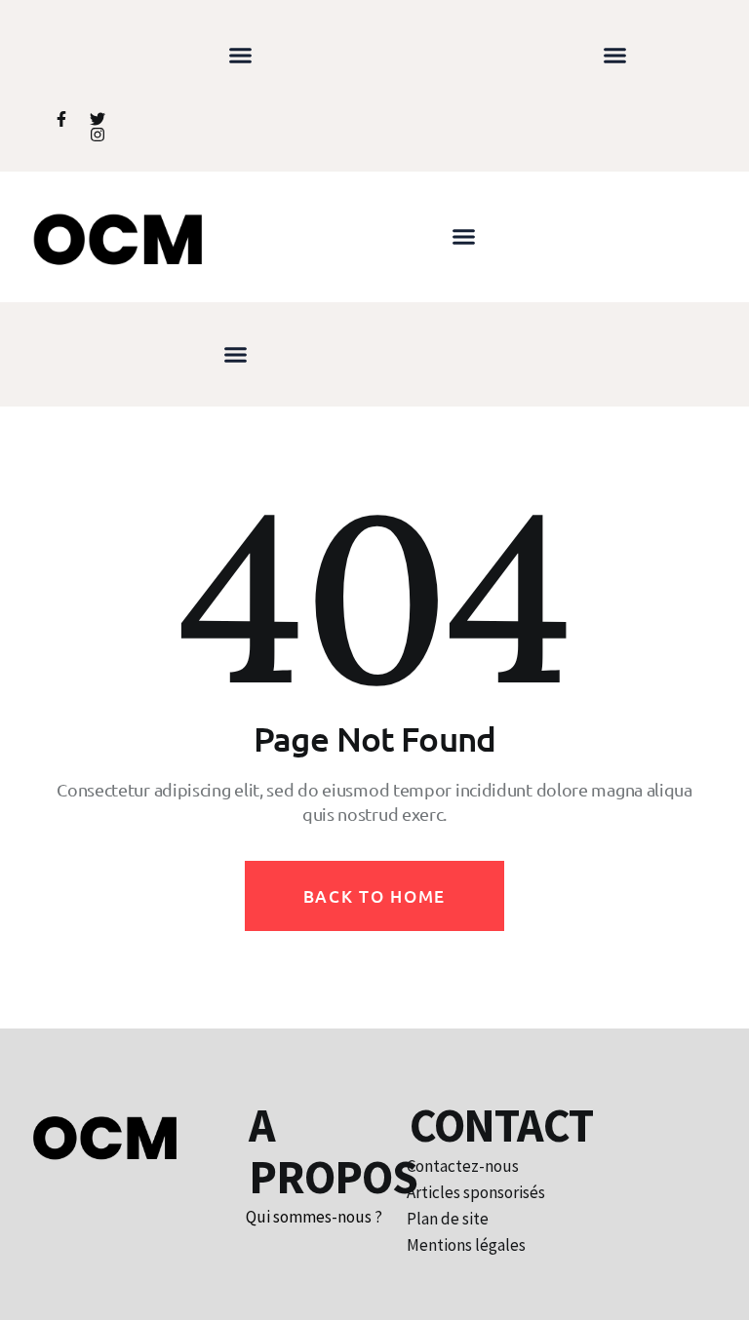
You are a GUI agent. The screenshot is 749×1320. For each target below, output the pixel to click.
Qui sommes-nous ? (314, 1217)
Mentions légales (466, 1245)
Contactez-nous (463, 1166)
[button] (240, 55)
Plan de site (448, 1219)
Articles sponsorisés (476, 1192)
